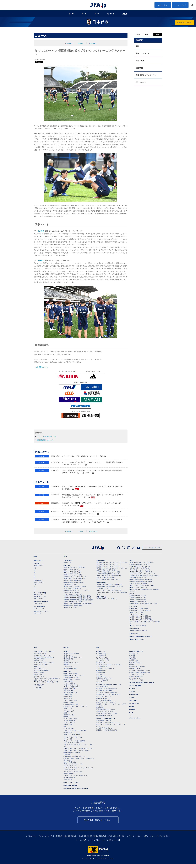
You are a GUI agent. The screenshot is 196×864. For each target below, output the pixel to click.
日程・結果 (140, 60)
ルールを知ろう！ (135, 633)
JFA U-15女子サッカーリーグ (138, 577)
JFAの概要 (132, 655)
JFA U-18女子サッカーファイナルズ (140, 570)
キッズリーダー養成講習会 (41, 670)
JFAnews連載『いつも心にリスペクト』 (75, 756)
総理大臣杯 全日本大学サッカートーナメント (76, 590)
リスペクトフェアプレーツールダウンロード (76, 775)
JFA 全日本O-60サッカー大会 (138, 599)
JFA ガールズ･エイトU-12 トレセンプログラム (109, 664)
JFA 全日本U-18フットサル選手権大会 (140, 616)
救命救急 (66, 717)
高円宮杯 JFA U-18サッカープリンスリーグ (109, 566)
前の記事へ (68, 43)
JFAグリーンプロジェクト (103, 686)
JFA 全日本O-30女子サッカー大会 (139, 564)
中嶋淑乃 (41, 260)
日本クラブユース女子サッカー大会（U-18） (142, 585)
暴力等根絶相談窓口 (69, 777)
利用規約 (59, 836)
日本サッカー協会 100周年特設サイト (139, 672)
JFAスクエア (37, 666)
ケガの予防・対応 (69, 728)
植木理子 (41, 231)
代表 (71, 13)
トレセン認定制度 (101, 655)
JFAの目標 (132, 657)
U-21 (35, 569)
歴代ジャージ (141, 82)
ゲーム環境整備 (100, 672)
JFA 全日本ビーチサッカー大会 (138, 630)
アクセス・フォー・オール (136, 674)
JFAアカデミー (100, 674)
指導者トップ (67, 671)
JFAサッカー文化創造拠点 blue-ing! (140, 636)
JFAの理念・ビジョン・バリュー (98, 820)
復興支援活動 (100, 708)
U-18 (35, 572)
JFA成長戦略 (132, 659)
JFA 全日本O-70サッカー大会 (138, 601)
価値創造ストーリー (134, 668)
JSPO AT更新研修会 (69, 720)
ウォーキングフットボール (41, 664)
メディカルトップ (69, 711)
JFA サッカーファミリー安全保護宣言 (74, 741)
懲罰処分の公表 (68, 779)
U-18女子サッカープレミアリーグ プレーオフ (142, 574)
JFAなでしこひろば (39, 659)
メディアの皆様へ (94, 840)
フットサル (132, 691)
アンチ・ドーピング (69, 722)
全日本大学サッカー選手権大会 (72, 588)
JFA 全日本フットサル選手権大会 (139, 608)
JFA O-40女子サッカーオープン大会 (140, 566)
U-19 (35, 570)
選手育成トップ (100, 651)
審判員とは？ (67, 655)
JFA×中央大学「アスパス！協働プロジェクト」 (109, 694)
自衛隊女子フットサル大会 (137, 612)
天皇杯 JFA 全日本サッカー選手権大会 (74, 567)
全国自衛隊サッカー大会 (70, 584)
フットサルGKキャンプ (102, 666)
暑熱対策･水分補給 (69, 715)
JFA (97, 647)
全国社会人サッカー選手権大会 (72, 580)
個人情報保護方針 (70, 836)
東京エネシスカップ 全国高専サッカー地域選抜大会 (78, 603)
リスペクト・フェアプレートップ (73, 737)
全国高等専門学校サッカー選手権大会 (74, 602)
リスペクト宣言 (68, 739)
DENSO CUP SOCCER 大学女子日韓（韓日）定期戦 (78, 600)
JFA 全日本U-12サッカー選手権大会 (107, 599)
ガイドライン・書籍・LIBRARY (72, 734)
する (97, 13)
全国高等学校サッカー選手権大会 (106, 570)
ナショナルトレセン (101, 657)
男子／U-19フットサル (40, 596)
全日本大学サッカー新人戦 (71, 592)
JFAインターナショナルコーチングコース (75, 706)
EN (192, 5)
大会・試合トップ (69, 560)
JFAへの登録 (162, 5)
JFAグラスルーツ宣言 (40, 653)
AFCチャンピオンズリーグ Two (72, 573)
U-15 (35, 578)
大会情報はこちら (41, 367)
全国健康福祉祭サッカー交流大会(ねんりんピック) (144, 603)
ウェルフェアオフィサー (70, 766)
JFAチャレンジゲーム (40, 661)
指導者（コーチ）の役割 (70, 673)
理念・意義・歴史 (69, 691)
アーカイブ (80, 840)
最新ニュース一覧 (143, 53)
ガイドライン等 (68, 708)
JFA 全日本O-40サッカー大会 (138, 596)
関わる (111, 13)
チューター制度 (68, 696)
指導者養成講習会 (69, 681)
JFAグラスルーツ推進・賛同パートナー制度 (46, 682)
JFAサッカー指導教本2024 (71, 687)
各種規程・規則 (133, 661)
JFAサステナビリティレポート (104, 711)
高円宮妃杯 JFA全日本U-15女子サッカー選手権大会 (144, 576)
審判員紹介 (67, 661)
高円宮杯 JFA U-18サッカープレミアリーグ (109, 564)
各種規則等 (132, 709)
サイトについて (31, 836)
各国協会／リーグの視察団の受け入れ (106, 730)
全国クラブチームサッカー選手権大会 (74, 578)
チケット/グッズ (180, 5)
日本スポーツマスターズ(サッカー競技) (75, 586)
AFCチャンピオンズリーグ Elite (72, 571)
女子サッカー (133, 688)
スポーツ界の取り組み (70, 762)
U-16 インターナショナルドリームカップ (108, 579)
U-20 (35, 584)
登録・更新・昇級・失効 (70, 692)
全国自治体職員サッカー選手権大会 (73, 582)
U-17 (35, 574)
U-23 (35, 567)
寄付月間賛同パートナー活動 (104, 715)
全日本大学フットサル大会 (137, 614)
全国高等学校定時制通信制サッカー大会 (108, 574)
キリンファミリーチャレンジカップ (44, 662)
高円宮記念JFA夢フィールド (104, 678)
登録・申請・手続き (134, 663)
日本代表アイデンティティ (146, 75)
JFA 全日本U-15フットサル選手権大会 (140, 618)
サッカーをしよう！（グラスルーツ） (44, 651)
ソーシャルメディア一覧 (152, 548)
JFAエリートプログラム (103, 659)
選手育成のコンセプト (102, 653)
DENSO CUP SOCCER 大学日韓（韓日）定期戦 (77, 596)
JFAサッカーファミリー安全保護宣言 (106, 692)
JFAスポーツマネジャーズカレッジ (106, 702)
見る (84, 13)
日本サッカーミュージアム (137, 639)
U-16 (35, 576)
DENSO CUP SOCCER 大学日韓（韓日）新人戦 (77, 598)
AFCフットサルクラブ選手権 (138, 625)
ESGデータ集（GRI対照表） (137, 666)
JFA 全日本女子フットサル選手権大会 (140, 610)
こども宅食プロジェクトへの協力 (105, 710)
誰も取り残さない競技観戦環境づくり (106, 688)
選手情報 (139, 68)
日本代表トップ (38, 560)
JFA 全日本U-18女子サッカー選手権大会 (141, 572)
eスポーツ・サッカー (39, 608)
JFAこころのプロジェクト (103, 696)
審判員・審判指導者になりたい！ (73, 657)
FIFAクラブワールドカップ (71, 607)
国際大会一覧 (67, 562)
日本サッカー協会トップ (136, 651)
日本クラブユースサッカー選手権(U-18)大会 (109, 576)
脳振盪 (65, 713)
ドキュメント (133, 697)
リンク (131, 715)
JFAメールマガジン (134, 718)
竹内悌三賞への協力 (101, 698)
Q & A (131, 712)
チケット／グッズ (134, 703)
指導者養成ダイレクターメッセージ (73, 675)
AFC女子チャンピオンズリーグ (138, 587)
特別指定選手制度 (101, 670)
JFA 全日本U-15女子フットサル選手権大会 (141, 620)
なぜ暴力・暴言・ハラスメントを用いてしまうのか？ (78, 748)
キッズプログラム (39, 668)
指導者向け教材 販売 (69, 689)
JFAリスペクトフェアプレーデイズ (73, 764)
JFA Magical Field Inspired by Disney (44, 657)
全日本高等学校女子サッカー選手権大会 (141, 579)
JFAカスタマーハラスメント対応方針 (157, 836)
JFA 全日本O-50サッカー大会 (138, 597)
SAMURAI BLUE (38, 565)
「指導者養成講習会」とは (71, 677)
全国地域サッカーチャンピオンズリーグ (75, 577)
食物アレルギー (68, 724)
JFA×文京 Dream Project (136, 676)
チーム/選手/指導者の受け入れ (104, 728)
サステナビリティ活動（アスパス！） (139, 670)
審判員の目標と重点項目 (70, 668)
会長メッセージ (133, 653)
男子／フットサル (39, 595)
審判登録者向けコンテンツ (71, 663)
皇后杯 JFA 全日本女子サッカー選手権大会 (142, 562)
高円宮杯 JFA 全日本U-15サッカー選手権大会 (109, 584)
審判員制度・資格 (69, 659)
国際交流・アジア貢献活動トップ (105, 718)
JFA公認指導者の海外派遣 (71, 704)
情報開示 (131, 664)
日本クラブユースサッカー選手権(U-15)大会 (109, 590)
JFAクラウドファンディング (72, 782)
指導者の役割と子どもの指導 (72, 752)
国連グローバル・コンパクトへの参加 (106, 713)
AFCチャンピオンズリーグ (71, 569)
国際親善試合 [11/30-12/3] (45, 440)
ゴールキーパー (68, 698)
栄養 (65, 726)
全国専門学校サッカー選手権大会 (73, 605)
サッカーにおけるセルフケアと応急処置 (75, 730)
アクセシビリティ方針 (46, 836)
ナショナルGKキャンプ (102, 661)
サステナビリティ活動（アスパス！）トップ (108, 685)
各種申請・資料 (68, 694)
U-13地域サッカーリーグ (103, 588)
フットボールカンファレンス (72, 685)
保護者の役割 (67, 754)
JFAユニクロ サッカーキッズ (42, 655)
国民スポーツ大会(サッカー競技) (73, 575)
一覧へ (80, 43)
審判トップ (67, 651)
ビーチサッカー (38, 603)
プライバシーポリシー (134, 836)
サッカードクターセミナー (71, 718)
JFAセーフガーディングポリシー (73, 743)
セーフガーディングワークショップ (73, 771)
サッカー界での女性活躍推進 (104, 690)
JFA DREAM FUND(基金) (71, 785)
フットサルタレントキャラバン (105, 668)
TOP (138, 46)
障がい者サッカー (39, 674)
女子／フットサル (39, 598)
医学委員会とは (68, 732)
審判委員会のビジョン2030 (71, 653)
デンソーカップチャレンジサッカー (73, 594)
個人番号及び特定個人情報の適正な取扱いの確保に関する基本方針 (102, 836)
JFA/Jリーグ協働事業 (102, 680)
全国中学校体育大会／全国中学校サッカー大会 (110, 586)
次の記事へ (93, 43)
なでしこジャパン (39, 582)
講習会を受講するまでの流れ (72, 679)
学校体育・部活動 (39, 672)
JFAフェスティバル (39, 676)
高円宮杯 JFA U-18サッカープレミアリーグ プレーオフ (112, 568)
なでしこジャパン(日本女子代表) (47, 436)
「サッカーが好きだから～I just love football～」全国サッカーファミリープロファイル (47, 679)
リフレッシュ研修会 (69, 683)
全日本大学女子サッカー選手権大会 (139, 568)
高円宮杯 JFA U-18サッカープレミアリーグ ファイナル (112, 562)
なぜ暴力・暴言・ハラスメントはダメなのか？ (77, 750)
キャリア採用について (110, 840)
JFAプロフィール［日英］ (136, 680)
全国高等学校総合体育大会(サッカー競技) (108, 572)
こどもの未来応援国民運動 (103, 700)
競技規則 (66, 664)
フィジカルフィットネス (70, 700)
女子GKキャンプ (100, 663)
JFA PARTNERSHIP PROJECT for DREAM (76, 788)
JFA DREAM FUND (134, 678)
